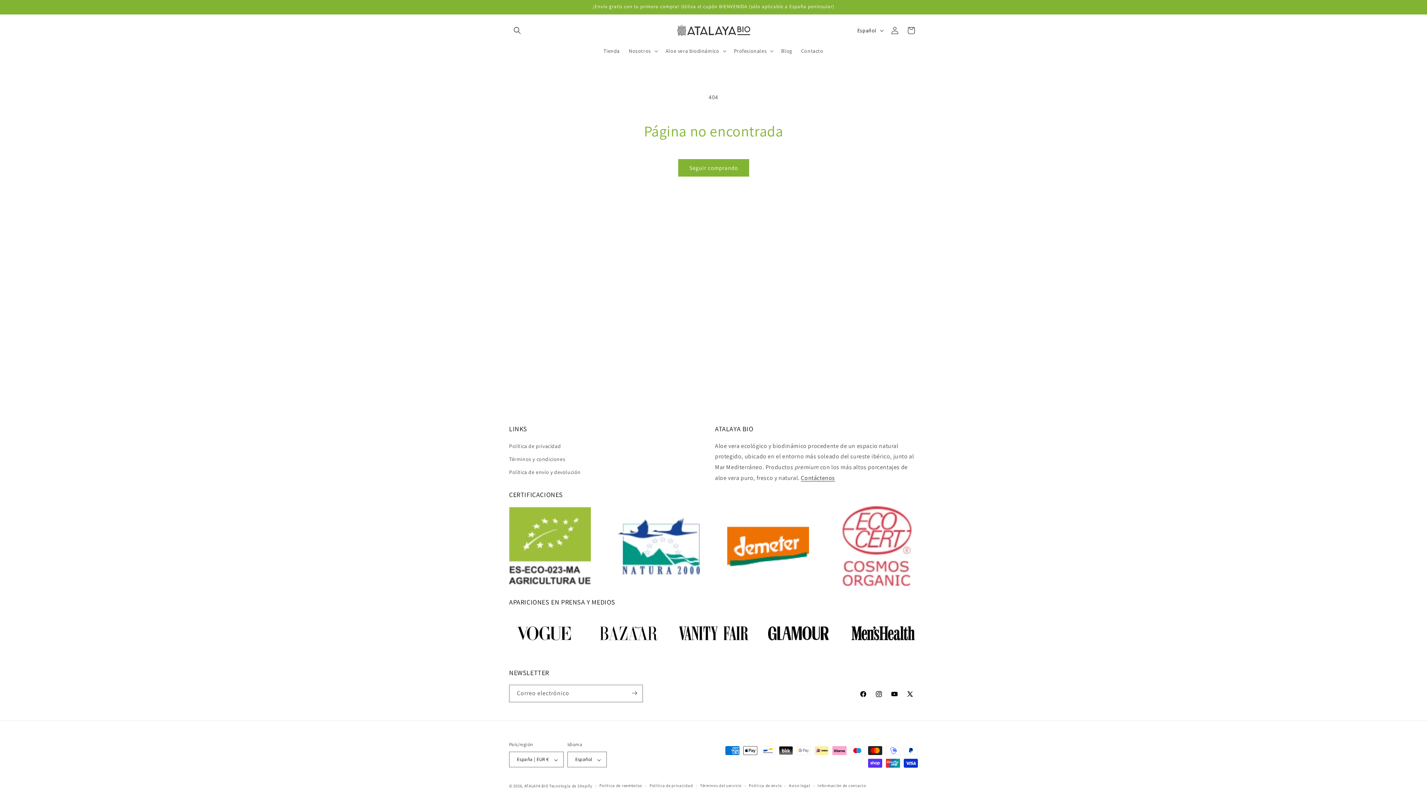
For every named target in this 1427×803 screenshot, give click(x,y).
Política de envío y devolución (545, 472)
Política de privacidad (535, 446)
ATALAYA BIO (536, 786)
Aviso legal (799, 785)
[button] (517, 30)
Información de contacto (842, 785)
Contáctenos (818, 478)
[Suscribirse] (634, 693)
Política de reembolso (620, 785)
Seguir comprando (713, 167)
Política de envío (765, 785)
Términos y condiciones (537, 459)
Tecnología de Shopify (570, 786)
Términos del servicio (721, 785)
